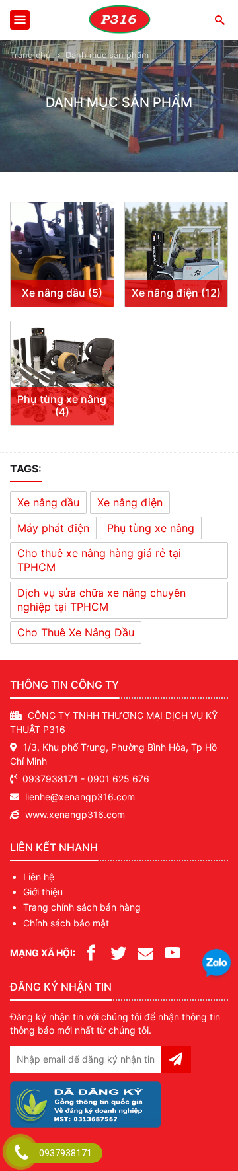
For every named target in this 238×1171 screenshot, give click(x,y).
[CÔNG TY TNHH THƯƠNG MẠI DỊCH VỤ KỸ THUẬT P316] (119, 20)
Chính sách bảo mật (66, 922)
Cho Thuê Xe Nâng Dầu (75, 632)
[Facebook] (91, 952)
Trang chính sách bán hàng (82, 907)
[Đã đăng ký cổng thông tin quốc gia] (85, 1102)
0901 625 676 (118, 778)
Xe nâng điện (130, 502)
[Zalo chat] (216, 964)
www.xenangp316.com (75, 814)
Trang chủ (30, 55)
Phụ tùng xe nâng (150, 528)
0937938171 (50, 778)
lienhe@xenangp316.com (80, 796)
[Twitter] (118, 952)
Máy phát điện (53, 528)
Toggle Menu (20, 20)
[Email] (145, 952)
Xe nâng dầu (48, 502)
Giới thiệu (43, 891)
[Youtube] (172, 952)
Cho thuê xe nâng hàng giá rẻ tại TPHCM (99, 560)
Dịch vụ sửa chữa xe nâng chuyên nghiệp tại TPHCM (101, 599)
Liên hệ (38, 876)
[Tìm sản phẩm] (219, 19)
